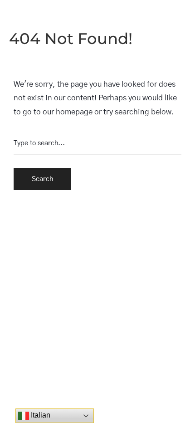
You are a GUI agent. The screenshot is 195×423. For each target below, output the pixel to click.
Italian (39, 415)
